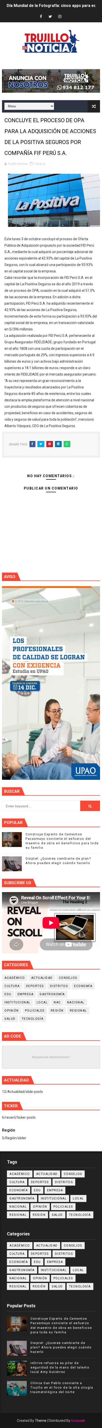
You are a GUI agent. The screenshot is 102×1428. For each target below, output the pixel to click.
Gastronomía (52, 994)
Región (57, 1010)
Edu (7, 994)
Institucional (17, 1002)
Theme (40, 1421)
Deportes (35, 986)
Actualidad (42, 978)
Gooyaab (78, 1421)
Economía (83, 986)
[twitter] (50, 16)
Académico (14, 978)
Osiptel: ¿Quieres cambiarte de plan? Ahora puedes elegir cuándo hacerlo (61, 1347)
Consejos (68, 978)
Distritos (59, 986)
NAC (57, 1002)
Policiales (35, 1010)
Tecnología (33, 1018)
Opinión (11, 1010)
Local (42, 1002)
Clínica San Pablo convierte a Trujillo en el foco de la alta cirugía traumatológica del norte (61, 1387)
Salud (10, 1018)
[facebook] (41, 16)
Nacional (75, 1002)
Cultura (12, 986)
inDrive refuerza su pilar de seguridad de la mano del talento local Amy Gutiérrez (59, 1367)
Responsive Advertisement (51, 1057)
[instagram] (59, 16)
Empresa (26, 994)
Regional (78, 1010)
